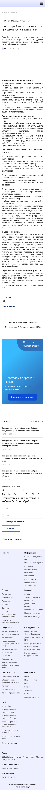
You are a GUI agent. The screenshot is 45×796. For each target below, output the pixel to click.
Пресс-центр (29, 672)
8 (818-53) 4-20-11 (10, 777)
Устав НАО (6, 706)
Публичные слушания (33, 610)
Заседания (28, 590)
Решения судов (8, 659)
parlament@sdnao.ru (10, 768)
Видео (27, 687)
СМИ (26, 694)
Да (7, 509)
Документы (7, 628)
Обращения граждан (10, 676)
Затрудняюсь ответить (15, 522)
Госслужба (28, 566)
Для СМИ (28, 690)
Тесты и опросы (8, 689)
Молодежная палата (32, 649)
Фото (26, 683)
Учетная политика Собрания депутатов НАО (10, 665)
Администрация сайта (11, 693)
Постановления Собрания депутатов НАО (10, 643)
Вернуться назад (8, 306)
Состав (5, 590)
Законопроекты (8, 637)
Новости (5, 553)
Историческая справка (33, 563)
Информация (30, 553)
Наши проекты (30, 680)
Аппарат (5, 605)
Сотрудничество (31, 628)
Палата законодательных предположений (9, 614)
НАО (4, 702)
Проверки (6, 655)
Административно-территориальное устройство (10, 724)
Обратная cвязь (8, 672)
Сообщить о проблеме (22, 397)
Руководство (7, 598)
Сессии (27, 594)
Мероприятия (30, 579)
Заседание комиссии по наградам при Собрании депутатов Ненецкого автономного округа (22, 460)
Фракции (5, 608)
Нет (7, 515)
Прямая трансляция (32, 617)
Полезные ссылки (31, 697)
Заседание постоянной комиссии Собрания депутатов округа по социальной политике (20, 431)
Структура (6, 594)
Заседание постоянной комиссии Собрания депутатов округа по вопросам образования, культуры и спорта (21, 445)
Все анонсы (36, 421)
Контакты (6, 686)
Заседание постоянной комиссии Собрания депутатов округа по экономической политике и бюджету (22, 475)
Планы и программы (32, 613)
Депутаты (6, 601)
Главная (5, 12)
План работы (29, 576)
